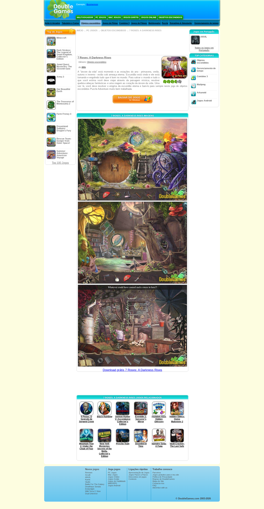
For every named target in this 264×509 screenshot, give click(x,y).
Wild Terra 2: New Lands (93, 492)
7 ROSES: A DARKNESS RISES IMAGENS (132, 116)
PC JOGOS (92, 30)
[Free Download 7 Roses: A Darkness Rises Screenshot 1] (132, 160)
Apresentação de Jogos (139, 472)
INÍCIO (80, 30)
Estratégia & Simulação (181, 23)
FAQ (154, 485)
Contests (132, 479)
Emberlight (89, 489)
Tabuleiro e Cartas (70, 23)
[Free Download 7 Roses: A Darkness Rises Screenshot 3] (132, 326)
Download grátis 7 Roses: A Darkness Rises (132, 370)
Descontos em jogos (138, 477)
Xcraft (87, 475)
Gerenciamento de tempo (206, 23)
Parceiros (156, 472)
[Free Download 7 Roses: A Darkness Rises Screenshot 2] (132, 243)
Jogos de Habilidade (117, 481)
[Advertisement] (132, 43)
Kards (87, 479)
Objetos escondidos (170, 17)
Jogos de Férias (110, 23)
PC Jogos (101, 17)
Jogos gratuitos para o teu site (165, 475)
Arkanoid (201, 92)
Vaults (87, 482)
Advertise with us (159, 488)
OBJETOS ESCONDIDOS (113, 30)
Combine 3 (124, 23)
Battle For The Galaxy (94, 484)
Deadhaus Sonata (93, 486)
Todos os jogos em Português (204, 49)
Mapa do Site (158, 481)
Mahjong (201, 84)
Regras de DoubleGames (163, 479)
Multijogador (85, 17)
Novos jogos (92, 469)
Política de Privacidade (162, 477)
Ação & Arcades (52, 23)
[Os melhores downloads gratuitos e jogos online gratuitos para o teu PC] (60, 10)
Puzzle (165, 23)
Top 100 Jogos (60, 162)
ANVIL (88, 477)
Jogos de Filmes (139, 23)
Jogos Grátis (130, 17)
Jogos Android (204, 100)
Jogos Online (148, 17)
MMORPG (112, 483)
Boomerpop (92, 4)
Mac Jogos (114, 17)
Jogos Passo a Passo (138, 475)
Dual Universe (91, 493)
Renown (88, 472)
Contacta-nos (158, 483)
